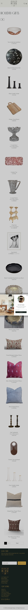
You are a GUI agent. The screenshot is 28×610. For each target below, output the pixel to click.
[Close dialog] (27, 295)
